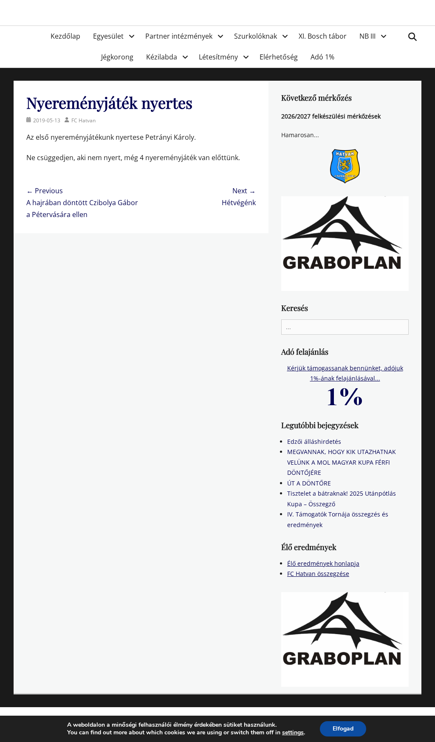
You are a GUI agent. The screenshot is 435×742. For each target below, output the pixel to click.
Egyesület (108, 36)
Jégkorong (117, 57)
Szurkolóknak (255, 36)
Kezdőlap (65, 36)
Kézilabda (161, 57)
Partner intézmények (178, 36)
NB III (367, 36)
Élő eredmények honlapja (323, 563)
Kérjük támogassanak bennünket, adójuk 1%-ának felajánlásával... (345, 373)
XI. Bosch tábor (323, 36)
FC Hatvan (83, 120)
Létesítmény (218, 57)
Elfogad (343, 729)
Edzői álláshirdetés (314, 441)
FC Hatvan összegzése (318, 574)
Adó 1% (322, 57)
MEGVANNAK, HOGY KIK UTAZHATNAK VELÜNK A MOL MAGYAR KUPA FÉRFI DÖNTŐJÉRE (341, 462)
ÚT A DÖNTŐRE (309, 483)
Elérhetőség (279, 57)
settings (293, 732)
